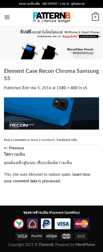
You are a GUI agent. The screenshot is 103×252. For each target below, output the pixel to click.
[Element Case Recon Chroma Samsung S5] (51, 113)
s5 (85, 88)
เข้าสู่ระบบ (26, 163)
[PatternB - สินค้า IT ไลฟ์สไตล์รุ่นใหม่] (51, 17)
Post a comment (15, 139)
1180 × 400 (67, 88)
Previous (14, 148)
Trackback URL (66, 139)
